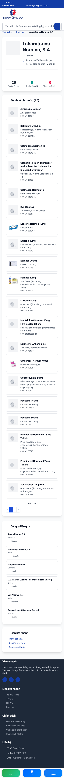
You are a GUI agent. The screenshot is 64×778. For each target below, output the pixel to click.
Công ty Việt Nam (17, 643)
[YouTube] (55, 4)
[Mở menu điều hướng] (59, 14)
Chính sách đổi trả (14, 734)
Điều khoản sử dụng (15, 721)
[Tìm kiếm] (57, 26)
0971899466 (20, 753)
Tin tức (9, 699)
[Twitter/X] (60, 4)
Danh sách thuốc (17, 647)
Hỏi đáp (9, 703)
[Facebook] (50, 4)
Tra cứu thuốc (12, 695)
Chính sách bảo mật (15, 725)
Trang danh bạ (15, 639)
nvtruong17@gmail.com (24, 758)
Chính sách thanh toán (16, 730)
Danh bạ (20, 32)
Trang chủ (7, 32)
